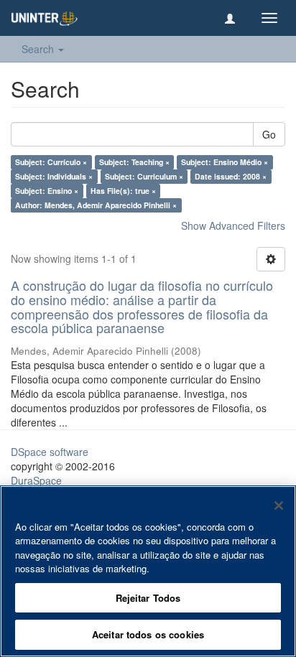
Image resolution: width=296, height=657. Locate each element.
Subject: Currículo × (51, 162)
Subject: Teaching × (134, 162)
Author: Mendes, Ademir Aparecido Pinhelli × (96, 205)
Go (269, 134)
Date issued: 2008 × (231, 176)
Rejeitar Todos (148, 598)
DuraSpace (36, 480)
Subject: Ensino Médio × (224, 162)
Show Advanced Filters (233, 225)
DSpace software (49, 451)
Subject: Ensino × (46, 190)
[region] (148, 571)
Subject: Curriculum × (144, 176)
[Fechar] (279, 505)
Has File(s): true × (123, 190)
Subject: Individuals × (54, 176)
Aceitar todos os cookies (148, 634)
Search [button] (39, 49)
